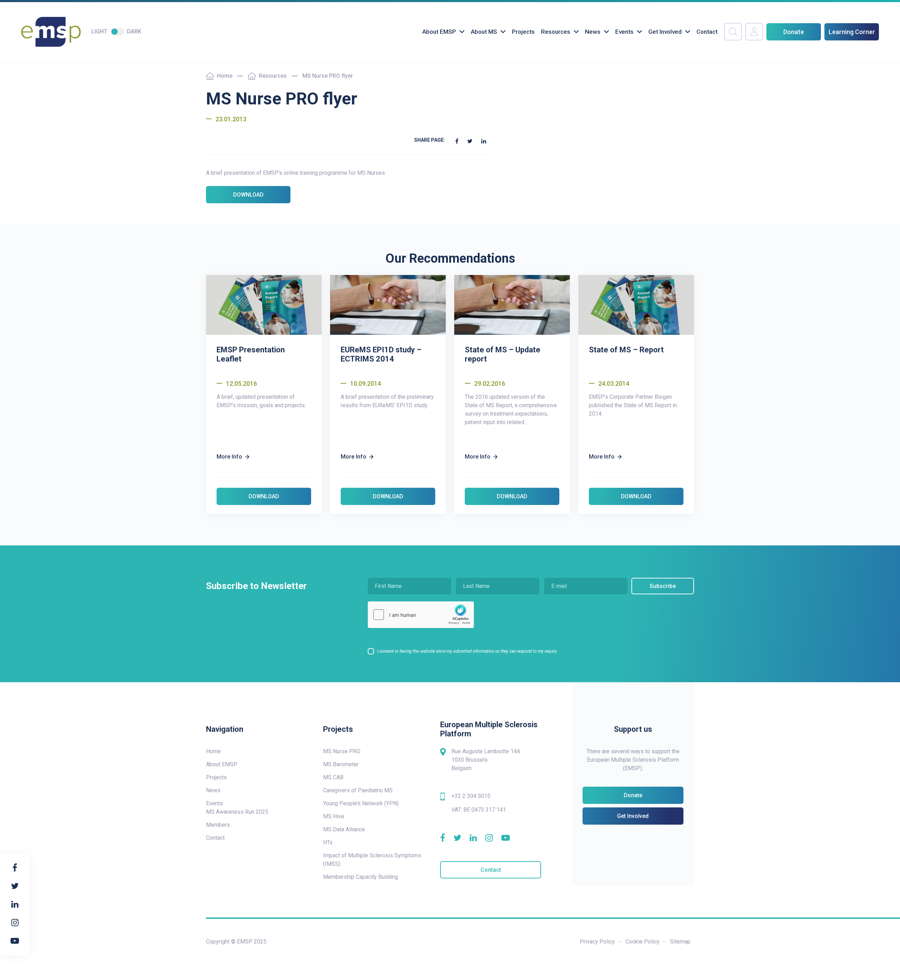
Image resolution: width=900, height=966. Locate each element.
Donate (793, 32)
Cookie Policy (642, 941)
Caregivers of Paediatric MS (358, 790)
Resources (555, 31)
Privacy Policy (597, 941)
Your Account (754, 31)
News (592, 31)
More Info (229, 456)
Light (99, 31)
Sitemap (680, 941)
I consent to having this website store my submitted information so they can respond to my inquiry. (467, 651)
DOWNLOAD (248, 194)
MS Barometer (341, 764)
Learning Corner (852, 32)
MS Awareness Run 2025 (237, 811)
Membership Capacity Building (360, 877)
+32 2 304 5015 (470, 796)
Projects (523, 31)
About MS (484, 31)
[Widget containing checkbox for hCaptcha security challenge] (421, 614)
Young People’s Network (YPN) (361, 803)
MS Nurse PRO (341, 751)
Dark (134, 31)
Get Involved (665, 31)
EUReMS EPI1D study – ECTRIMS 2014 (381, 354)
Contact (707, 31)
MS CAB (333, 777)
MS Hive (333, 816)
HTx (328, 842)
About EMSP (439, 31)
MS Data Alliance (344, 829)
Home (224, 75)
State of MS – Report (626, 349)
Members (218, 824)
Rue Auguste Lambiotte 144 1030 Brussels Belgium (485, 760)
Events (624, 31)
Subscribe (663, 586)
